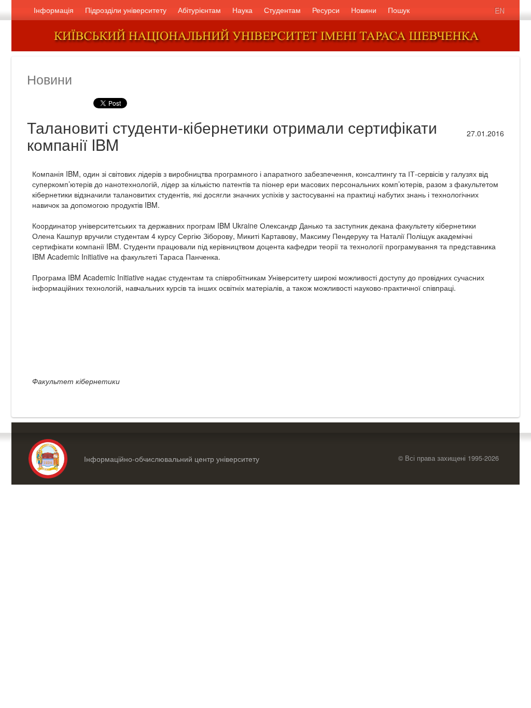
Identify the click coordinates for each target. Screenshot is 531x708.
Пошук (399, 10)
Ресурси (326, 10)
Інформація (54, 10)
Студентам (282, 10)
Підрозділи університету (125, 10)
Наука (242, 10)
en (499, 10)
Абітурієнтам (199, 10)
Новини (363, 10)
